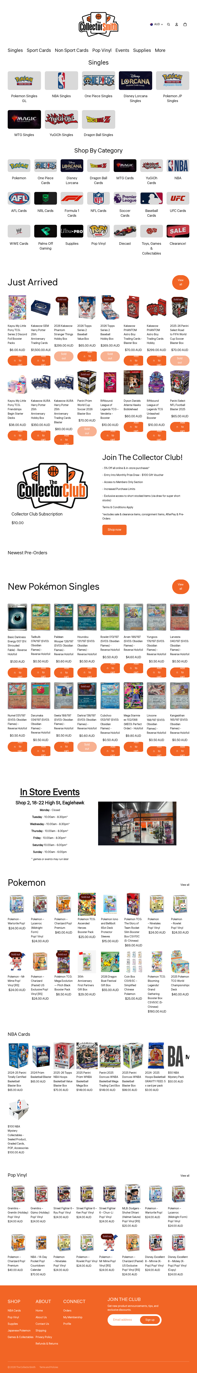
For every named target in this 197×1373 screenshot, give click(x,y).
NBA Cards (14, 1311)
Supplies (13, 1324)
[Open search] (168, 24)
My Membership (72, 1317)
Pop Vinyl (13, 1317)
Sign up (149, 1320)
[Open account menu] (176, 24)
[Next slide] (47, 307)
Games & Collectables (20, 1337)
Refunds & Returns (47, 1344)
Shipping (41, 1331)
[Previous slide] (34, 307)
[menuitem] (160, 50)
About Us (41, 1317)
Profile (67, 1324)
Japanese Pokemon (19, 1331)
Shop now (114, 530)
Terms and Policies (48, 1367)
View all (181, 282)
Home (39, 1311)
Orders (67, 1311)
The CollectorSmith (26, 1367)
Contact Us (42, 1324)
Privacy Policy (44, 1337)
